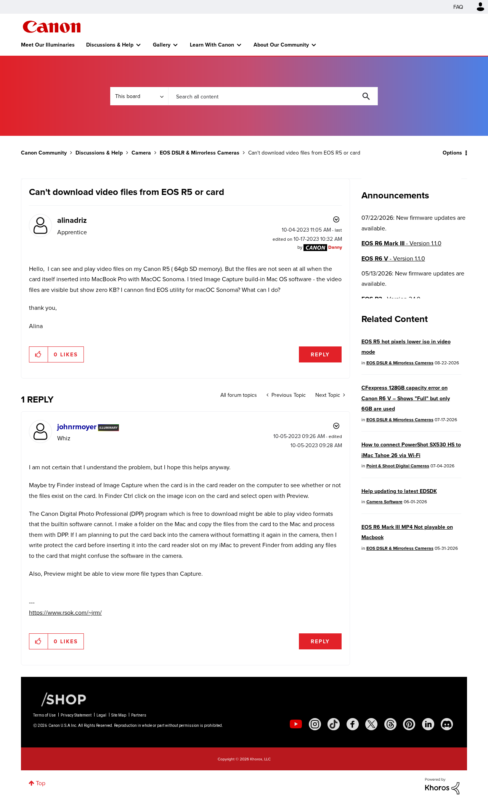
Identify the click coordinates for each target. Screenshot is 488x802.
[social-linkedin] (428, 724)
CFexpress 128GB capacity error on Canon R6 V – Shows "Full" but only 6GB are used (405, 398)
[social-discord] (447, 724)
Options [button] (452, 152)
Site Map (118, 715)
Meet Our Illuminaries (48, 44)
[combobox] (273, 96)
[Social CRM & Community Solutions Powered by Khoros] (442, 785)
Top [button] (40, 783)
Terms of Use (44, 715)
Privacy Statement (76, 715)
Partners (138, 715)
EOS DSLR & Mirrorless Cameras (199, 152)
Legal (101, 715)
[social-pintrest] (409, 724)
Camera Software (384, 501)
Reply (320, 354)
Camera (141, 152)
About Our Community (281, 44)
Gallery (161, 44)
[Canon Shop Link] (60, 699)
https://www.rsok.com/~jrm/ (65, 612)
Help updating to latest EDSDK (399, 491)
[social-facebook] (353, 724)
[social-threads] (390, 724)
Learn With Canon (212, 44)
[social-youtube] (296, 724)
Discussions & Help (109, 44)
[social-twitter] (371, 724)
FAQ (458, 7)
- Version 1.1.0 (401, 243)
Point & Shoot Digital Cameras (397, 465)
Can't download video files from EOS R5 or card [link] (304, 152)
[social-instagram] (315, 724)
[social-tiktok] (333, 724)
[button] (38, 354)
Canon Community (51, 26)
